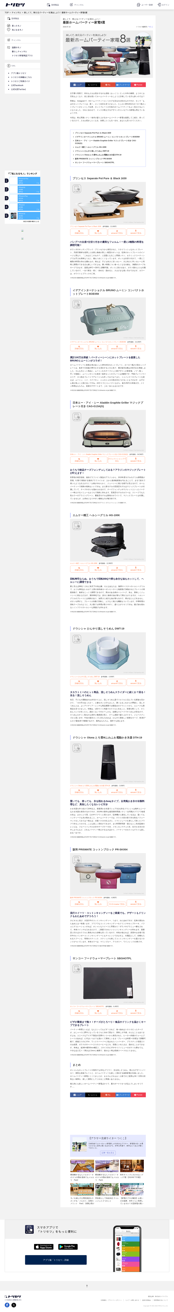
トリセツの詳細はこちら (21, 77)
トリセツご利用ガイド (20, 81)
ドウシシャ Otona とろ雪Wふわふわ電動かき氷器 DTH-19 (98, 155)
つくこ (150, 27)
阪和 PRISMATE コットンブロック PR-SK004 (93, 159)
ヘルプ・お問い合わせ (132, 1300)
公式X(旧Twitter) (18, 89)
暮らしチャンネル (19, 51)
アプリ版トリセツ (18, 73)
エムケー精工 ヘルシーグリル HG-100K (91, 147)
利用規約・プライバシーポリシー (111, 1300)
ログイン (165, 4)
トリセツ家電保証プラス (22, 55)
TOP (7, 12)
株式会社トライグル (161, 1296)
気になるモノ (17, 29)
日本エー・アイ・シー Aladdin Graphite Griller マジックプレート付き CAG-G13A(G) (99, 454)
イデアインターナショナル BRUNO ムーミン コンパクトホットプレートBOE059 (107, 137)
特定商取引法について (161, 1300)
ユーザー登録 (147, 4)
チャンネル (16, 12)
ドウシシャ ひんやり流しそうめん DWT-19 (92, 151)
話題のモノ (16, 47)
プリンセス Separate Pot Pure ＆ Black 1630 (93, 133)
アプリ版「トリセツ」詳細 (56, 1260)
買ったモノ (16, 25)
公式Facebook (17, 85)
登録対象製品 (146, 1300)
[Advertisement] (22, 114)
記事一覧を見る (108, 1153)
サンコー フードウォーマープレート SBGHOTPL (94, 162)
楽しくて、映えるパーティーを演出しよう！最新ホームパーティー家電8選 (55, 12)
